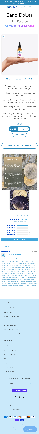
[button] (4, 7)
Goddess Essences (10, 325)
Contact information (20, 430)
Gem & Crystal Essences (11, 316)
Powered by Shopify (22, 424)
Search (6, 346)
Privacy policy (10, 427)
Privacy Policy (8, 363)
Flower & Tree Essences (11, 308)
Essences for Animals (11, 321)
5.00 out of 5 (24, 219)
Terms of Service (9, 367)
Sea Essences (8, 312)
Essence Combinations (11, 329)
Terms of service (20, 427)
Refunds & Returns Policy (12, 359)
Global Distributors (10, 350)
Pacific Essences (12, 424)
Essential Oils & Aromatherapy (14, 334)
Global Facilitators (10, 354)
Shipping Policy (9, 372)
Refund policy (32, 424)
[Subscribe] (30, 384)
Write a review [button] (19, 239)
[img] (5, 252)
